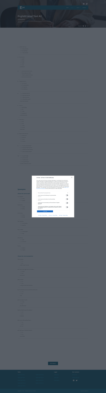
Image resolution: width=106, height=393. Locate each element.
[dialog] (53, 196)
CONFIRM (45, 211)
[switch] (66, 195)
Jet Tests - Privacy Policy (42, 215)
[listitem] (53, 192)
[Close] (72, 178)
